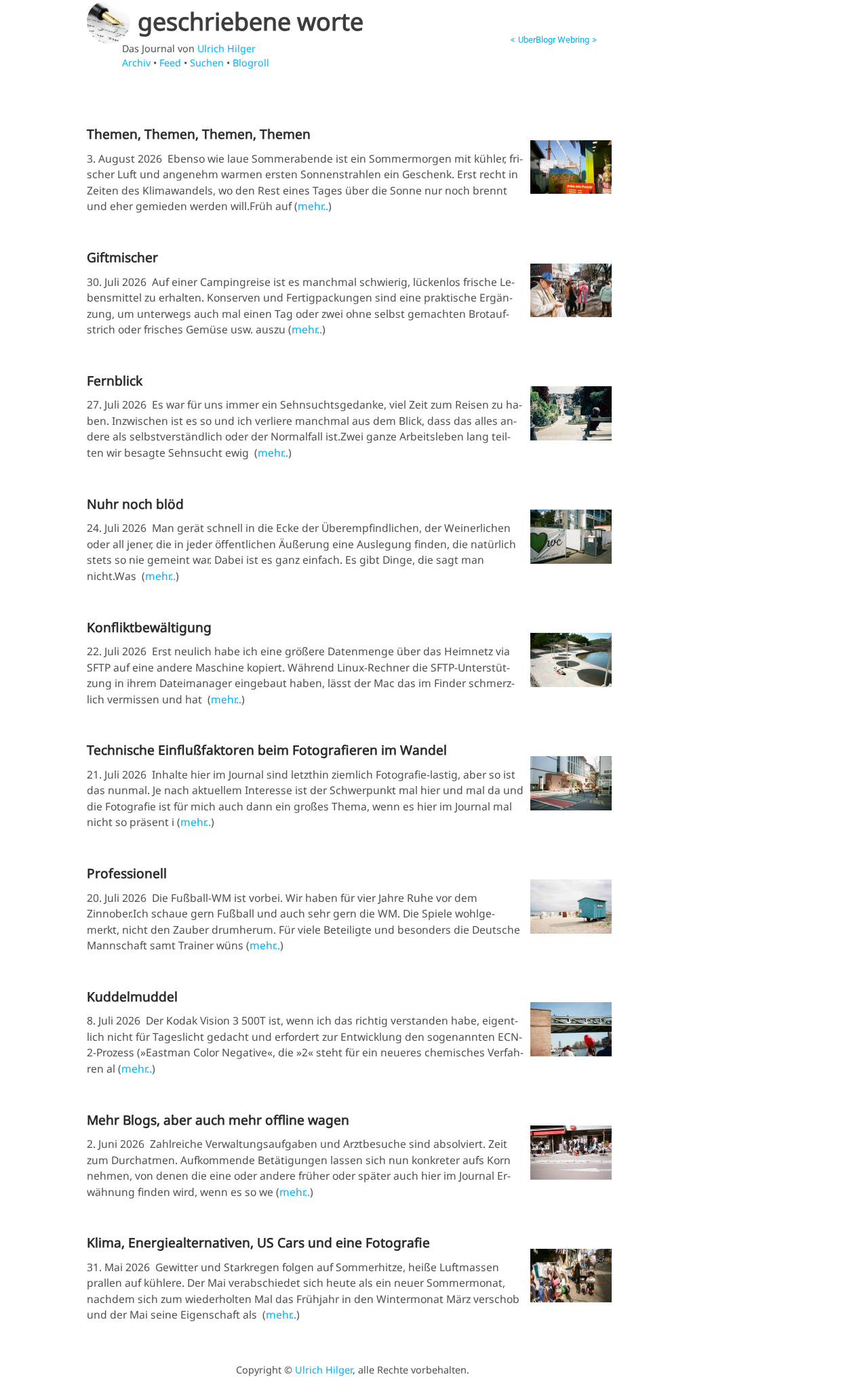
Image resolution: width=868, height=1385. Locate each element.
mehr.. (313, 206)
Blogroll (251, 62)
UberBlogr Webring (553, 40)
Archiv (136, 62)
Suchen (207, 62)
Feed (170, 62)
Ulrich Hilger (226, 48)
